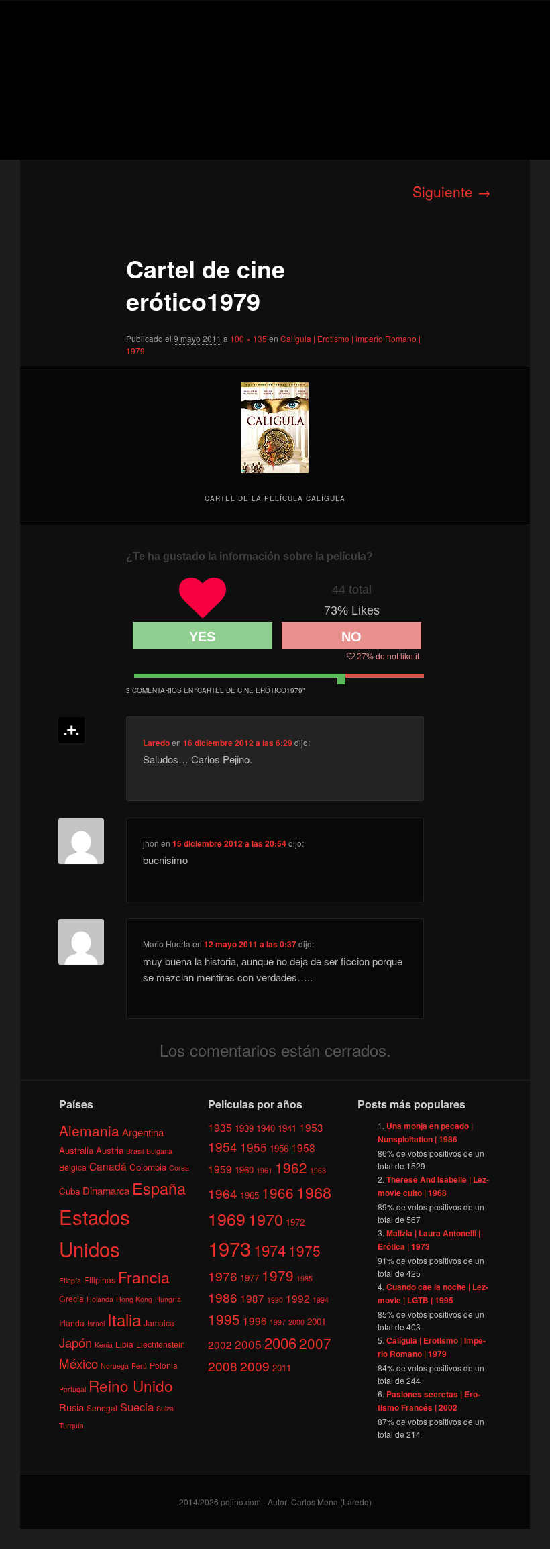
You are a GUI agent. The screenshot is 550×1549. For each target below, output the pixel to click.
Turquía (71, 1425)
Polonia (164, 1365)
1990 (275, 1300)
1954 (222, 1146)
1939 (244, 1128)
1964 (222, 1193)
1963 (318, 1170)
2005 (248, 1344)
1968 (313, 1192)
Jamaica (159, 1322)
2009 (255, 1365)
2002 (220, 1344)
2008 (222, 1365)
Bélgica (73, 1167)
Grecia (71, 1298)
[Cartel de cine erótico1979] (275, 427)
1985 (304, 1278)
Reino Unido (131, 1385)
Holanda (100, 1299)
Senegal (102, 1407)
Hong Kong (134, 1299)
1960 (244, 1169)
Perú (139, 1365)
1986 (222, 1297)
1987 (252, 1298)
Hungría (168, 1299)
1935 (220, 1127)
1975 (304, 1250)
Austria (109, 1150)
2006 (280, 1342)
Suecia (137, 1407)
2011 (281, 1367)
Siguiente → (451, 191)
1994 (321, 1300)
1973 (229, 1248)
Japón (75, 1342)
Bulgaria (159, 1151)
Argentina (143, 1132)
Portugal (72, 1389)
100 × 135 (248, 338)
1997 (278, 1322)
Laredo (156, 743)
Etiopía (70, 1280)
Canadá (108, 1166)
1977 (249, 1277)
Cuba (69, 1191)
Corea (179, 1168)
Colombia (147, 1167)
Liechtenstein (160, 1344)
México (78, 1363)
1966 (278, 1193)
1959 (220, 1168)
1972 (295, 1222)
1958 (303, 1147)
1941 (287, 1128)
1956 (279, 1148)
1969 (226, 1218)
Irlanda (72, 1322)
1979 (278, 1275)
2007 (315, 1343)
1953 (311, 1127)
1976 (222, 1276)
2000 (296, 1322)
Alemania (89, 1130)
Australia (76, 1150)
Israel (96, 1323)
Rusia (71, 1407)
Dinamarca (105, 1190)
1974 (270, 1250)
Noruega (115, 1365)
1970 (265, 1219)
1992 (298, 1298)
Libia (124, 1344)
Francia (144, 1277)
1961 (264, 1170)
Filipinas (99, 1279)
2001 (316, 1321)
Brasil (135, 1151)
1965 (249, 1195)
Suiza (165, 1408)
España (159, 1188)
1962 (291, 1167)
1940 (265, 1128)
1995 (224, 1319)
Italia (124, 1319)
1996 (255, 1320)
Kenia (104, 1345)
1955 (253, 1146)
